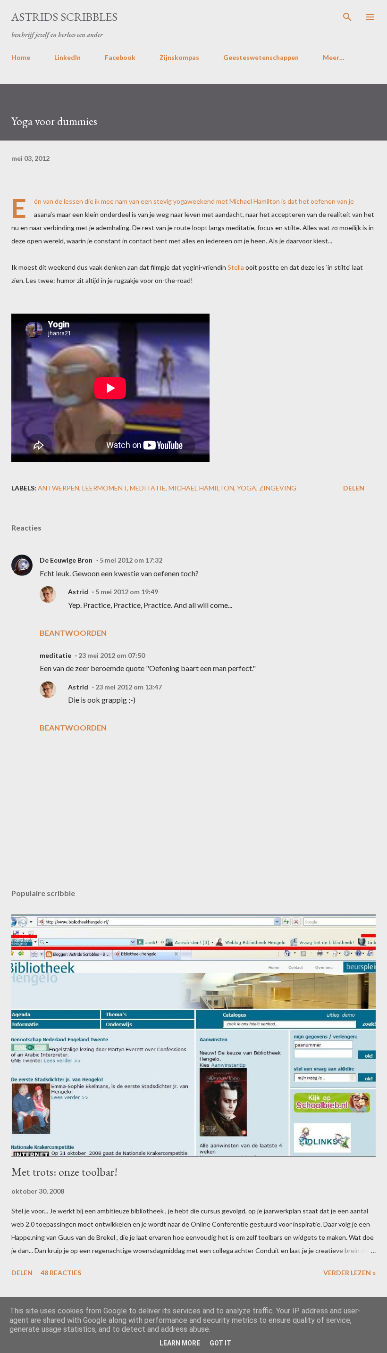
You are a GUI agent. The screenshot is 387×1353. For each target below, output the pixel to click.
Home (20, 57)
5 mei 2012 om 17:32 (131, 560)
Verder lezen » (349, 1273)
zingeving (277, 488)
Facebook (120, 57)
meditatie (148, 488)
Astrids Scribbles (64, 16)
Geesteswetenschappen (261, 57)
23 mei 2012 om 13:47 (128, 687)
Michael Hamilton (254, 201)
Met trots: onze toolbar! (64, 1171)
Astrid (78, 592)
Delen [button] (353, 488)
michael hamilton (201, 488)
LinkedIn (67, 57)
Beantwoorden (73, 632)
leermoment (104, 488)
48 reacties (61, 1273)
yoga (246, 488)
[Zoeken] (347, 17)
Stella (235, 267)
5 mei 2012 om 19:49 (126, 592)
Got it (220, 1343)
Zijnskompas (179, 57)
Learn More (180, 1343)
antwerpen (58, 488)
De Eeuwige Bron (66, 560)
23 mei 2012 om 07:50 (111, 655)
